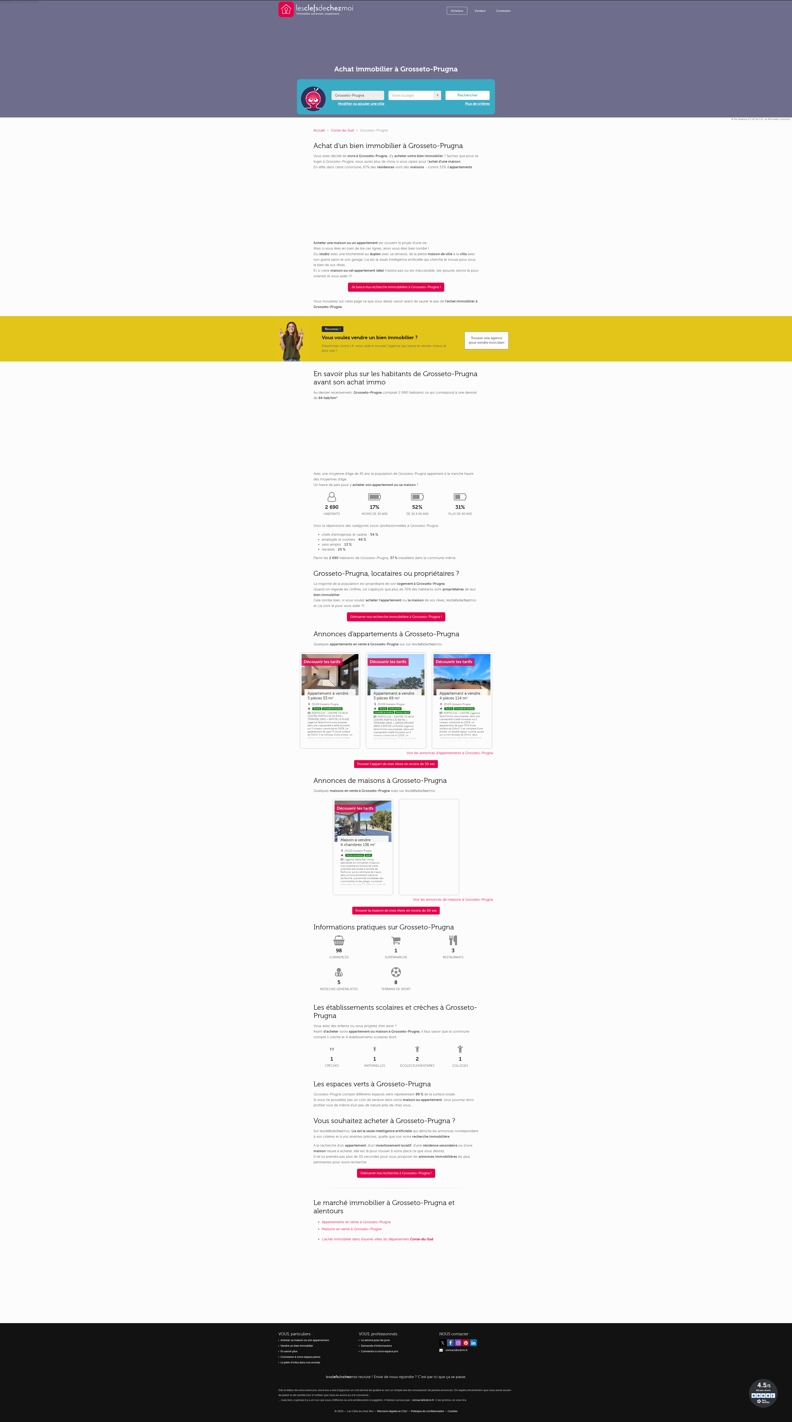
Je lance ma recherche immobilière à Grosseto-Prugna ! (396, 287)
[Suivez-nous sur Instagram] (458, 1342)
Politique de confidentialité (427, 1411)
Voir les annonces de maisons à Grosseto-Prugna (453, 900)
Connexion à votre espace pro (379, 1351)
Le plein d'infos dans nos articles (300, 1362)
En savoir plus (288, 1351)
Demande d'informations (376, 1345)
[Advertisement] (396, 205)
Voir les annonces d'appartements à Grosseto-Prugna (450, 753)
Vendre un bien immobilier (296, 1345)
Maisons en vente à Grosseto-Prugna (352, 1229)
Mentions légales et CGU (392, 1411)
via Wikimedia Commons (777, 119)
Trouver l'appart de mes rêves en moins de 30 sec (396, 764)
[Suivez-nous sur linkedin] (473, 1342)
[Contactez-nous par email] (441, 1350)
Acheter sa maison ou (304, 1340)
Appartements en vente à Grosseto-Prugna (356, 1222)
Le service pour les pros (375, 1340)
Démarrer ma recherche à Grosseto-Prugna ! (396, 1173)
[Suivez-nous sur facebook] (450, 1342)
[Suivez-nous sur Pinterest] (465, 1342)
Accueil (319, 130)
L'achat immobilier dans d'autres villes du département (377, 1239)
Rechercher (467, 95)
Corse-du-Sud (342, 130)
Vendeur (480, 10)
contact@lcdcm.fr (457, 1350)
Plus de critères (477, 104)
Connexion (503, 10)
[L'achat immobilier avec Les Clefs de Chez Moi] (315, 9)
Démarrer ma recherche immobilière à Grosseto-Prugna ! (396, 617)
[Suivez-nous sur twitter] (442, 1342)
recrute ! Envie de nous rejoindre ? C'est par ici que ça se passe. (396, 1377)
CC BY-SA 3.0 (755, 119)
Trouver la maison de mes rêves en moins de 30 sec (396, 910)
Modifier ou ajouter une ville (361, 104)
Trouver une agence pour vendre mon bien (486, 340)
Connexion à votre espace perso (300, 1357)
